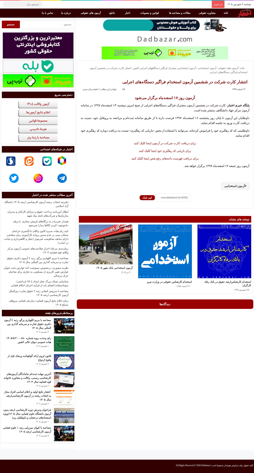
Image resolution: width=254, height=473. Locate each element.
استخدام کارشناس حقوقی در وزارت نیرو (169, 281)
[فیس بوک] (64, 4)
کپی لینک (147, 197)
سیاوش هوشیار (231, 465)
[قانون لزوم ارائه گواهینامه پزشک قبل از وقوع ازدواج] (64, 361)
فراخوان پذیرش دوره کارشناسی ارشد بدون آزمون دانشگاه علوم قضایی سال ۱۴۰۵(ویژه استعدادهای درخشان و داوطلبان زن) (27, 414)
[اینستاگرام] (53, 4)
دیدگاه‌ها (165, 304)
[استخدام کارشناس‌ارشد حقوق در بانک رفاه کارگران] (224, 251)
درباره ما (66, 13)
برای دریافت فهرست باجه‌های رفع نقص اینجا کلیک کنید (164, 158)
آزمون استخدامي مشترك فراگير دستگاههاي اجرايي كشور (164, 68)
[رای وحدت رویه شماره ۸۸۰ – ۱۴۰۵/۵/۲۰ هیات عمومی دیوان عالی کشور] (64, 344)
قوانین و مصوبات (150, 13)
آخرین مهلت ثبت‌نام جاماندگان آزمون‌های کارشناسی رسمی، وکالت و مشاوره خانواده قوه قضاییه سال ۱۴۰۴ (27, 378)
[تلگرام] (47, 4)
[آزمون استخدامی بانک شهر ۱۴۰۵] (106, 244)
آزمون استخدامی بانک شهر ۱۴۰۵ (114, 268)
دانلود (112, 13)
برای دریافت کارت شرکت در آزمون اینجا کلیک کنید (165, 143)
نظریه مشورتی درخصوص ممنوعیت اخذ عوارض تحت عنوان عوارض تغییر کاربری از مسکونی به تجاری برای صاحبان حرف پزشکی (36, 272)
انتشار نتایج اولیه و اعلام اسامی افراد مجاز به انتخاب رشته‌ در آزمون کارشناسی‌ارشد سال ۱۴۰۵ (27, 395)
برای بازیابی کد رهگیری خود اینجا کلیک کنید (165, 150)
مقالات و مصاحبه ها (180, 13)
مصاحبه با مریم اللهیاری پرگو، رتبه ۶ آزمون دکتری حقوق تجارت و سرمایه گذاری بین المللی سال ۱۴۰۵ (27, 324)
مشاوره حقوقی (207, 13)
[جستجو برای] (6, 4)
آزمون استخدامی (207, 68)
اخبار (128, 13)
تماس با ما (48, 13)
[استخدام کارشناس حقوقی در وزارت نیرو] (165, 251)
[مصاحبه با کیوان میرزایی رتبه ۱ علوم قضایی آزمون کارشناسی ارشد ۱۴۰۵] (64, 433)
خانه (226, 13)
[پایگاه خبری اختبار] (244, 13)
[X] (58, 4)
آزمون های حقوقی (91, 13)
